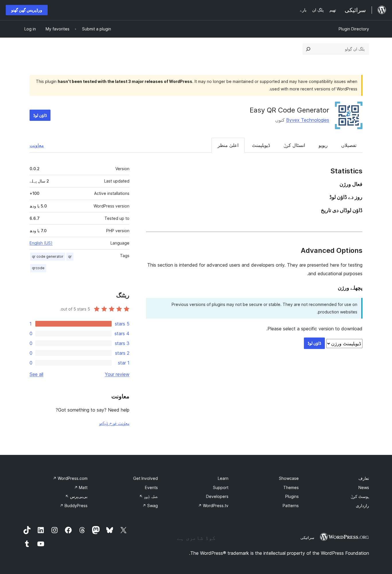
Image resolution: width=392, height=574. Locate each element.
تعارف (363, 478)
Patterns (291, 505)
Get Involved (145, 478)
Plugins (292, 496)
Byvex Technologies (307, 120)
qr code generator (47, 256)
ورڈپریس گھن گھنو (26, 9)
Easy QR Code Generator (289, 110)
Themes (291, 487)
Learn (223, 478)
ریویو (323, 145)
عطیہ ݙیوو (148, 496)
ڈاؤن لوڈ (40, 115)
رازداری (362, 505)
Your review (117, 374)
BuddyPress (74, 505)
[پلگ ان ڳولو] (308, 49)
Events (151, 487)
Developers (217, 496)
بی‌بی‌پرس (76, 496)
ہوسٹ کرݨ (360, 496)
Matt (81, 487)
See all (36, 374)
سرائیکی (307, 537)
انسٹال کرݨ (294, 145)
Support (220, 487)
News (363, 487)
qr (70, 256)
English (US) (41, 243)
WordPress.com (70, 478)
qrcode (38, 268)
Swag (150, 505)
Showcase (289, 478)
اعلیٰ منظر (228, 145)
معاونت (37, 145)
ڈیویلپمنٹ (261, 145)
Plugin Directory (354, 28)
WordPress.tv (213, 505)
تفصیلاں (348, 145)
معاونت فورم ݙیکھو (114, 423)
